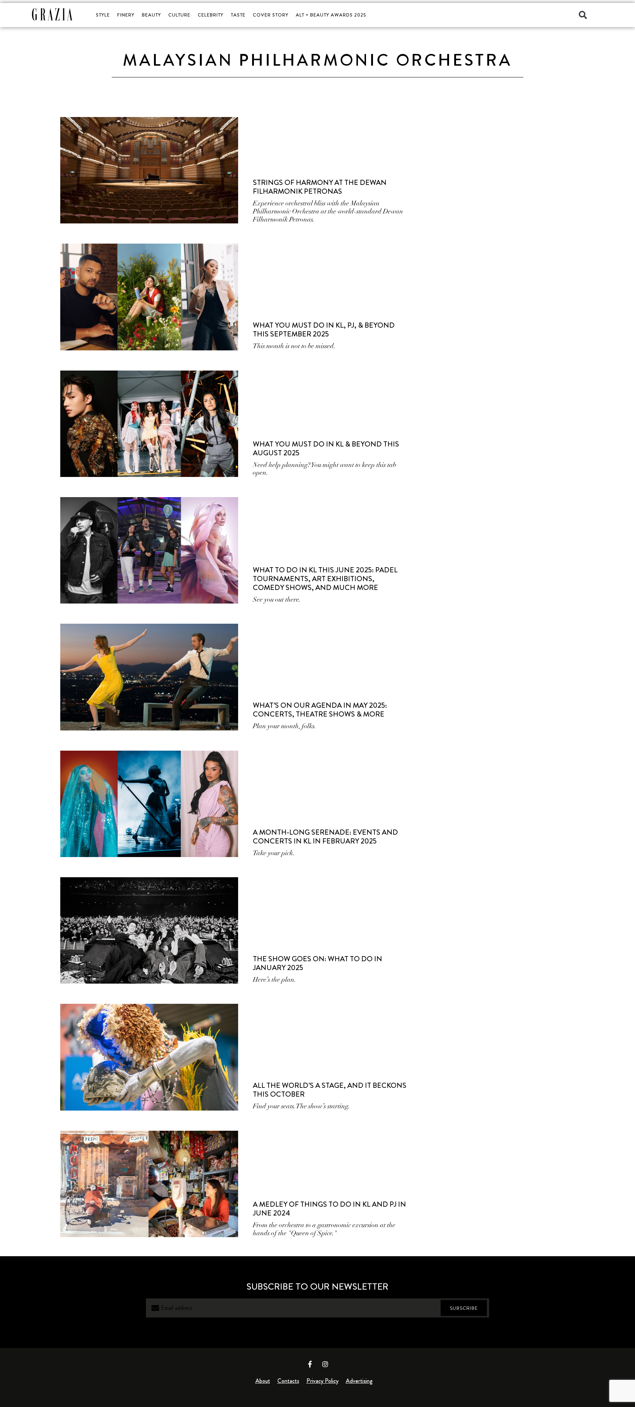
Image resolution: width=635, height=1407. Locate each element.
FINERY (125, 14)
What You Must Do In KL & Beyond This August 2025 (326, 448)
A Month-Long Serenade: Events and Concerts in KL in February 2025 (325, 836)
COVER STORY (270, 14)
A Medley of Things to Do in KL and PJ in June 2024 (329, 1208)
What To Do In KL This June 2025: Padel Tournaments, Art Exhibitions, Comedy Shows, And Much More (325, 579)
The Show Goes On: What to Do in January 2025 (317, 963)
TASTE (238, 14)
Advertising (359, 1381)
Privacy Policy (322, 1381)
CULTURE (179, 14)
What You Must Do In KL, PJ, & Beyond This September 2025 (324, 329)
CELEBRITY (210, 14)
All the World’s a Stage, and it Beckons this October (329, 1090)
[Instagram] (325, 1364)
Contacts (288, 1381)
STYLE (103, 14)
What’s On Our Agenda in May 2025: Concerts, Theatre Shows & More (320, 709)
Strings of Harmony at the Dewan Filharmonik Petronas (320, 187)
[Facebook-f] (310, 1364)
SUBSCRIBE (464, 1308)
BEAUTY (151, 14)
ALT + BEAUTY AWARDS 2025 (331, 14)
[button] (583, 15)
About (262, 1381)
